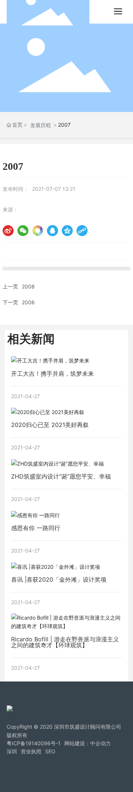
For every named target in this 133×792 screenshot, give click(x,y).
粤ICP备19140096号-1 (34, 743)
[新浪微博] (8, 230)
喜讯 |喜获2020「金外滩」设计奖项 (58, 579)
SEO (50, 751)
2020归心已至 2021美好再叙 (50, 424)
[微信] (22, 230)
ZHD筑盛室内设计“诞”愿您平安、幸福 (61, 476)
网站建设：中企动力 (87, 743)
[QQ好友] (52, 230)
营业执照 (31, 751)
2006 (28, 302)
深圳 (12, 751)
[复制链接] (82, 230)
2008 (28, 286)
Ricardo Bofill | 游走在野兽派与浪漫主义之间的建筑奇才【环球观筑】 (65, 642)
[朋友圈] (37, 230)
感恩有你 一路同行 (35, 528)
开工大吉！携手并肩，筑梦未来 (52, 373)
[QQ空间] (67, 230)
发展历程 (40, 125)
